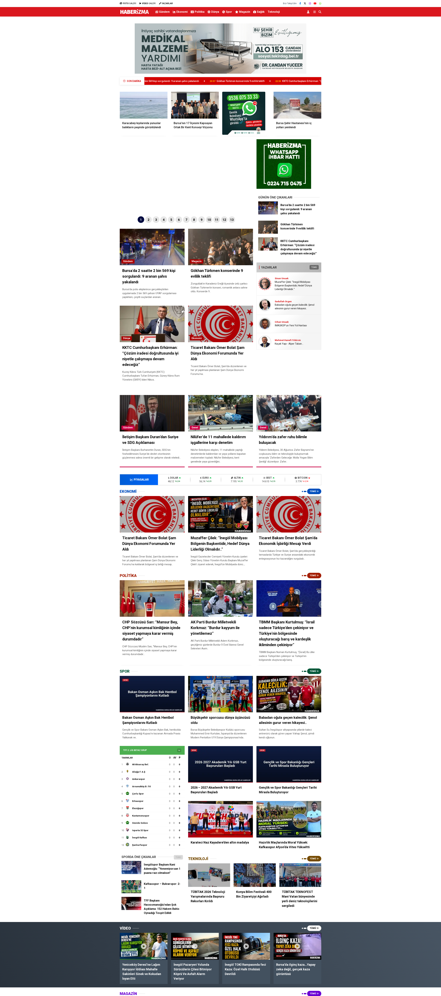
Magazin (244, 11)
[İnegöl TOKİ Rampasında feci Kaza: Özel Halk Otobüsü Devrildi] (246, 946)
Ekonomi (182, 11)
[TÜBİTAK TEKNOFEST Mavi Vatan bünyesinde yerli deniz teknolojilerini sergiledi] (300, 875)
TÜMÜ (314, 267)
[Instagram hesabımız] (310, 3)
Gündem (164, 11)
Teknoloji (274, 11)
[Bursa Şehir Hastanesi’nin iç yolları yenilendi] (297, 105)
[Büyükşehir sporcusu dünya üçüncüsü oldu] (220, 694)
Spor (229, 11)
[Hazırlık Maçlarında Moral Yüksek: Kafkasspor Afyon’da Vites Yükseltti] (288, 819)
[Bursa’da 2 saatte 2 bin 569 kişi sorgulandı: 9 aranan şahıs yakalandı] (268, 213)
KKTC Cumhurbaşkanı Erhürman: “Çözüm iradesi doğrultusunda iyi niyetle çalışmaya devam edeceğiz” (265, 81)
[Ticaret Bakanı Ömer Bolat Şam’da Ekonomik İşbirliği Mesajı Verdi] (288, 514)
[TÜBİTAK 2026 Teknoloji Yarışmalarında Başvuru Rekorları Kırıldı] (209, 875)
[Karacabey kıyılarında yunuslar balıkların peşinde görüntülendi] (144, 105)
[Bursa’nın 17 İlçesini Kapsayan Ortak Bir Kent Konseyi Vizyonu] (195, 105)
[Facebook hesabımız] (300, 3)
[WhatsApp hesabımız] (320, 3)
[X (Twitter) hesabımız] (305, 3)
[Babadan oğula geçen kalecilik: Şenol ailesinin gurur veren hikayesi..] (288, 694)
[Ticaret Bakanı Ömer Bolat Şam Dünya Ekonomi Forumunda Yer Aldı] (152, 514)
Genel (195, 427)
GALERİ (129, 3)
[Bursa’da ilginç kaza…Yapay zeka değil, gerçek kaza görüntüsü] (297, 946)
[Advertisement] (102, 73)
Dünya (215, 11)
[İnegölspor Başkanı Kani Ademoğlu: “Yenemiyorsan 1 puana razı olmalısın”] (131, 873)
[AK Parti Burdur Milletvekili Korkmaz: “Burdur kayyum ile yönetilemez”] (220, 598)
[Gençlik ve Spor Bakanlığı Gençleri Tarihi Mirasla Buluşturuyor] (288, 764)
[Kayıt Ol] (309, 12)
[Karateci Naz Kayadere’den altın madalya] (220, 819)
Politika (199, 11)
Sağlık (261, 11)
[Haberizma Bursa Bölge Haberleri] (134, 14)
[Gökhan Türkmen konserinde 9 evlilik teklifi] (268, 232)
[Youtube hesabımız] (315, 3)
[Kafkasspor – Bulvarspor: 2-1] (131, 892)
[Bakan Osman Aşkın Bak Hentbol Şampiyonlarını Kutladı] (152, 694)
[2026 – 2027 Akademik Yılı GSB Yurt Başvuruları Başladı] (220, 764)
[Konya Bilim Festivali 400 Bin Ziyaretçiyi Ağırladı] (255, 875)
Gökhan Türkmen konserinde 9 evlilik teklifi (165, 81)
